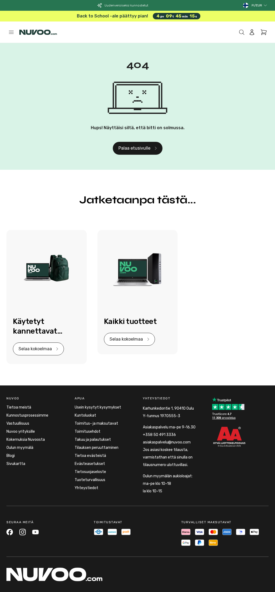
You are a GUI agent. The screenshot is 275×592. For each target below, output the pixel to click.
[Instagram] (22, 532)
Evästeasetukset (90, 463)
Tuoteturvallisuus (90, 480)
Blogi (10, 455)
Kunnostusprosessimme (27, 415)
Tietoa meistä (18, 407)
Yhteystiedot (86, 488)
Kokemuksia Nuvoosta (25, 439)
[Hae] (241, 32)
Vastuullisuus (17, 423)
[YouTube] (35, 532)
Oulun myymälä (19, 447)
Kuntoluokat (85, 415)
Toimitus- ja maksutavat (96, 423)
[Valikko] (11, 32)
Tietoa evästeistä (90, 455)
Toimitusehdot (87, 431)
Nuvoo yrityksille (20, 431)
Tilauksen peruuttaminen (96, 447)
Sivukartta (15, 463)
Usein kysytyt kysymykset (98, 407)
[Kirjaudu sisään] (252, 32)
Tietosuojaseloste (90, 472)
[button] (260, 5)
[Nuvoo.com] (38, 32)
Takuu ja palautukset (93, 439)
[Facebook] (9, 532)
